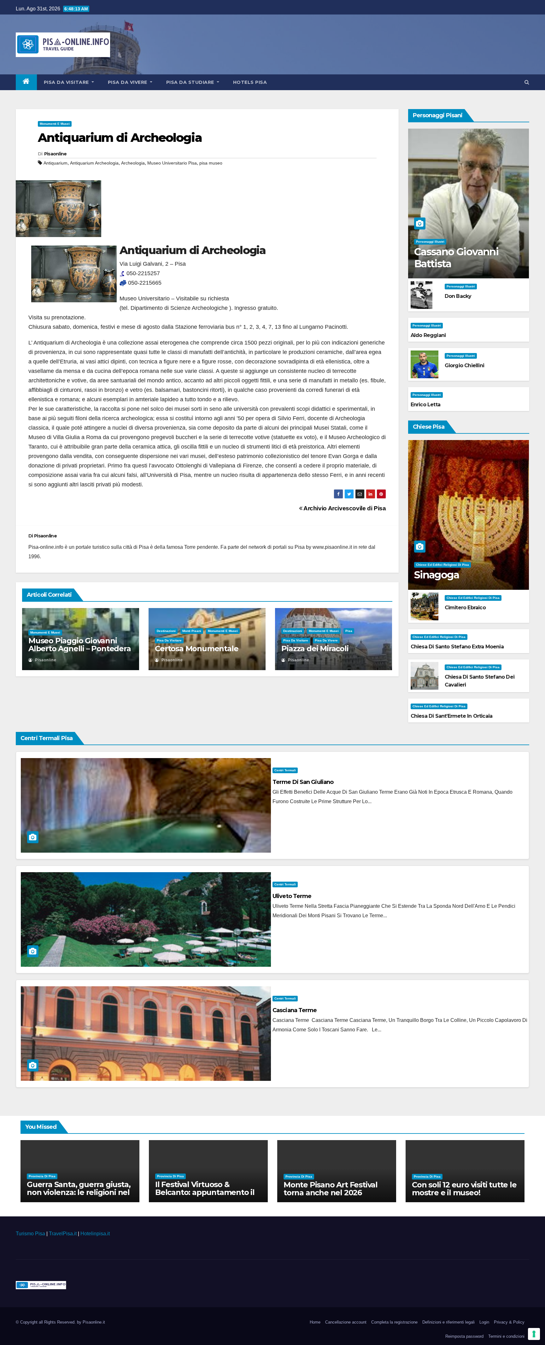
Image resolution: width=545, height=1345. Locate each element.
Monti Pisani (191, 631)
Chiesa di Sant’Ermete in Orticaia (452, 716)
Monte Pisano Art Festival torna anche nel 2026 (331, 1188)
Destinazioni (166, 631)
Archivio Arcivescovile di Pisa (344, 508)
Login (484, 1322)
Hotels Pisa (250, 82)
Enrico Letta (425, 405)
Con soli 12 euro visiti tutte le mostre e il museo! (464, 1188)
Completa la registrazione (394, 1322)
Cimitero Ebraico (465, 608)
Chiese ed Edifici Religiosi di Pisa (442, 564)
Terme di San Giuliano (302, 782)
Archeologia (133, 162)
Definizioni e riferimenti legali (448, 1322)
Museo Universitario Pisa (172, 162)
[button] (526, 82)
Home (315, 1322)
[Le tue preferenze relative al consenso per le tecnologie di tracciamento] (534, 1334)
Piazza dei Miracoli (314, 648)
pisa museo (210, 162)
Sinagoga (436, 575)
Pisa (348, 631)
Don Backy (458, 296)
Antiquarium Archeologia (94, 162)
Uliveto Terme (291, 896)
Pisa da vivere (128, 82)
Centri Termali (285, 770)
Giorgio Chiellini (464, 365)
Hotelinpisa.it (95, 1233)
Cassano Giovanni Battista (456, 258)
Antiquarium (55, 162)
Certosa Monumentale (196, 648)
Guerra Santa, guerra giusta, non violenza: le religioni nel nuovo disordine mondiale (78, 1192)
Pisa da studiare (191, 82)
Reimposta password (464, 1336)
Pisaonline (55, 154)
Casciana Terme (294, 1010)
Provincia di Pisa (42, 1176)
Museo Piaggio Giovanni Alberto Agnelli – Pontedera (79, 644)
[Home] (26, 82)
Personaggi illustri (430, 241)
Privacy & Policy (509, 1322)
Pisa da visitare (67, 82)
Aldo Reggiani (428, 335)
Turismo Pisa (30, 1233)
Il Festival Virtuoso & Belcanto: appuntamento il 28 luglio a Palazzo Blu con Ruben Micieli (205, 1196)
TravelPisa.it (63, 1233)
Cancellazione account (345, 1322)
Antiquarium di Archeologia (120, 137)
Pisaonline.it (94, 1322)
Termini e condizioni (506, 1336)
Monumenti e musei (55, 123)
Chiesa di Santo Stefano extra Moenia (457, 647)
